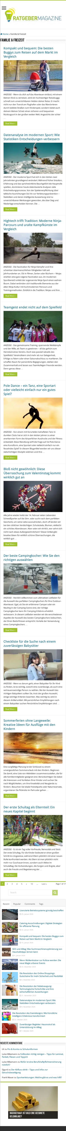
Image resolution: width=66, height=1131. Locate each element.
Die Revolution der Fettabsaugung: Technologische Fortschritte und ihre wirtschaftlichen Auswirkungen (37, 989)
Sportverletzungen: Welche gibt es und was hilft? (39, 1077)
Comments (30, 904)
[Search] (55, 892)
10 (32, 884)
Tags (41, 904)
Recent (6, 904)
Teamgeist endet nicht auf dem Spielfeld (33, 307)
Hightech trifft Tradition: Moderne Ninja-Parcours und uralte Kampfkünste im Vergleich (33, 225)
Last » (44, 884)
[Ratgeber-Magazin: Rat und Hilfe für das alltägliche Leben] (33, 14)
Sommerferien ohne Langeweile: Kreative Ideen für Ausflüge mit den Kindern (29, 725)
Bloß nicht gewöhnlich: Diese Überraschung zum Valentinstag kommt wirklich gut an (32, 473)
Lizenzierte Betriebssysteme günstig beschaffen (42, 910)
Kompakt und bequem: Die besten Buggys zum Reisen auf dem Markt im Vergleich (31, 52)
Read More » (10, 123)
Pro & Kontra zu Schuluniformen (22, 1049)
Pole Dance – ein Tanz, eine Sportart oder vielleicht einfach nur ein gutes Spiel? (30, 390)
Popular (17, 904)
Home (5, 34)
